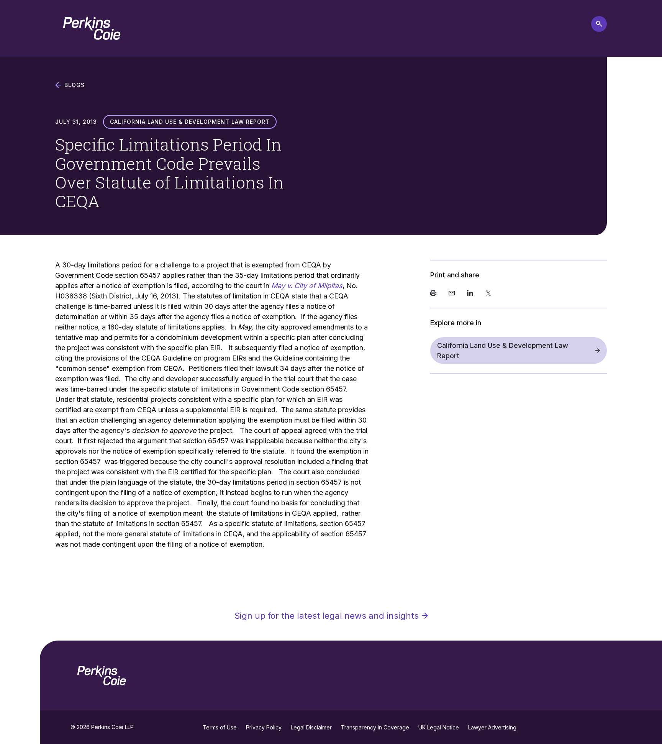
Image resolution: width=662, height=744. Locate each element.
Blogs (74, 85)
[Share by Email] (452, 294)
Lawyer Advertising (492, 727)
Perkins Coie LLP (112, 727)
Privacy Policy (264, 727)
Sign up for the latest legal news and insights (326, 616)
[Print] (433, 294)
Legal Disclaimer (311, 727)
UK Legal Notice (438, 727)
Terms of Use (220, 727)
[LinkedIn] (470, 294)
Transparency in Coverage (375, 727)
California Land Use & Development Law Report (502, 350)
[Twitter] (488, 294)
